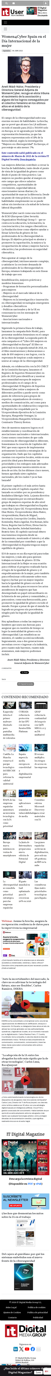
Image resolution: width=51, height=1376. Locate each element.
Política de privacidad (37, 1312)
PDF (30, 1183)
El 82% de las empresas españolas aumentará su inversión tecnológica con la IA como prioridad (9, 813)
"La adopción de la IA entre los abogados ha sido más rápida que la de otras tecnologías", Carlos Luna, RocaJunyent (25, 1060)
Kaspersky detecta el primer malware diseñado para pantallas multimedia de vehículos (9, 725)
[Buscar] (6, 3)
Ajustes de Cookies (12, 1312)
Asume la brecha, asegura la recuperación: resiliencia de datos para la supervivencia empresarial (25, 924)
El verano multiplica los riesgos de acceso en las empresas (41, 761)
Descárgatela (42, 15)
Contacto (12, 1317)
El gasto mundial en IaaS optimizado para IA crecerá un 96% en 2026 (25, 891)
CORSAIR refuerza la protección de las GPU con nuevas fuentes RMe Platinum (25, 721)
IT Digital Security (25, 684)
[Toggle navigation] (5, 22)
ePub (38, 1183)
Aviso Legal (11, 1307)
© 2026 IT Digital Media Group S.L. (25, 1302)
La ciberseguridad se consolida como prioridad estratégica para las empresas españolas (10, 894)
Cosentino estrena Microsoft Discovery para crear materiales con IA (40, 810)
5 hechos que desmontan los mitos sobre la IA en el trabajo (22, 1215)
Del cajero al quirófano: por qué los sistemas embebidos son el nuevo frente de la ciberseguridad (23, 1257)
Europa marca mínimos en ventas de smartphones (9, 849)
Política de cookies (36, 1307)
